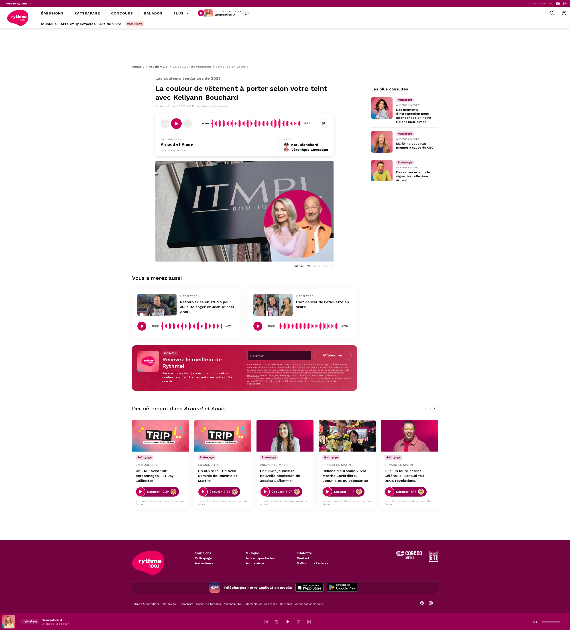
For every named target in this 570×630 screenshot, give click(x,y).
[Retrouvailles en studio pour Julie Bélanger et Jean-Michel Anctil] (157, 305)
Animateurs (204, 563)
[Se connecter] (564, 13)
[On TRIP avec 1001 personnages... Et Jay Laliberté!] (160, 436)
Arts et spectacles (260, 558)
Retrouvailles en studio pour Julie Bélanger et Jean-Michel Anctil (207, 307)
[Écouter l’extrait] (176, 123)
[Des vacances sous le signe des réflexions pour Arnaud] (382, 170)
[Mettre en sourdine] (535, 622)
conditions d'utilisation (326, 381)
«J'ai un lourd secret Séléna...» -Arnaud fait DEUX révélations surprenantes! (404, 476)
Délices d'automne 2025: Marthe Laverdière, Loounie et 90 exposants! (345, 476)
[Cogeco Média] (409, 558)
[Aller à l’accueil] (17, 18)
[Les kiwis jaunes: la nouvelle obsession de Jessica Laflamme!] (285, 436)
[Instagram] (564, 4)
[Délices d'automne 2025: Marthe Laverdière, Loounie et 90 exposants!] (347, 436)
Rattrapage (203, 558)
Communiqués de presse (260, 603)
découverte (134, 24)
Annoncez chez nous (309, 603)
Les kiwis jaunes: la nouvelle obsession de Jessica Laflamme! (280, 476)
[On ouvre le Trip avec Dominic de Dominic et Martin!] (222, 436)
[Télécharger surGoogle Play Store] (342, 588)
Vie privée (169, 603)
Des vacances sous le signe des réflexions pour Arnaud (416, 176)
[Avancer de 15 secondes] (187, 123)
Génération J (224, 14)
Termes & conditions (146, 603)
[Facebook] (558, 4)
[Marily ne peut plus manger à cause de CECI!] (382, 142)
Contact (303, 558)
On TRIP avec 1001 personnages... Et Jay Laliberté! (155, 476)
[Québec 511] (433, 560)
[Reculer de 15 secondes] (165, 123)
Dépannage (186, 603)
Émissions (203, 553)
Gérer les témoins (208, 603)
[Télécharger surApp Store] (309, 588)
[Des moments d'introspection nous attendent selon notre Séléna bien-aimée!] (382, 108)
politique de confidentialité (282, 381)
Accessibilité (232, 603)
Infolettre (304, 553)
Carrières (286, 603)
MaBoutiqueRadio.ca (313, 563)
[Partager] (324, 123)
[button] (266, 621)
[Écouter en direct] (201, 13)
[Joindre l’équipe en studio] (246, 13)
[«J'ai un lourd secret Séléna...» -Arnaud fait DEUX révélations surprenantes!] (409, 436)
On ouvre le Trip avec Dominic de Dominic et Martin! (217, 476)
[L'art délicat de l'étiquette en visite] (273, 305)
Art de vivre (255, 563)
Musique (252, 553)
